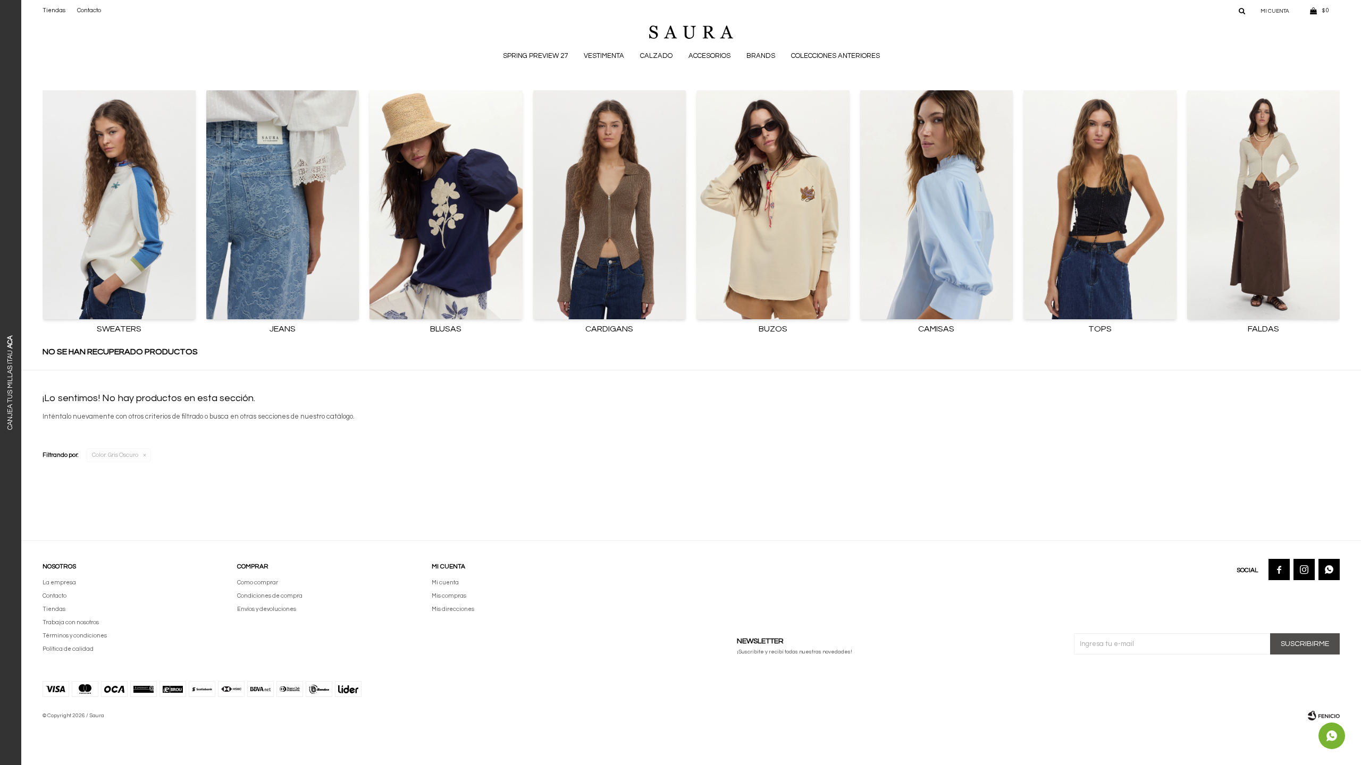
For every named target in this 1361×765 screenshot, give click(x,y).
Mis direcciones (453, 609)
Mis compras (449, 596)
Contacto (89, 10)
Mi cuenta (445, 582)
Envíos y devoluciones (266, 609)
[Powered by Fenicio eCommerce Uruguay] (1324, 716)
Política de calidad (68, 649)
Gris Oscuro (115, 455)
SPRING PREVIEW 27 (535, 56)
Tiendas (54, 10)
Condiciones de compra (270, 596)
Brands (760, 56)
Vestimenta (604, 56)
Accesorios (709, 56)
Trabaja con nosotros (71, 622)
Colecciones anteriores (835, 56)
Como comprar (257, 582)
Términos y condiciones (75, 636)
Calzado (656, 56)
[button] (1242, 10)
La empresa (59, 582)
